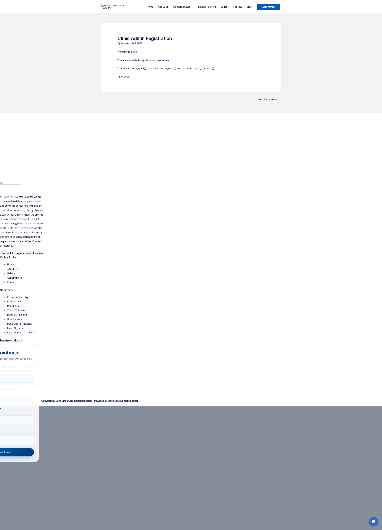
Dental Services (181, 6)
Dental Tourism (207, 6)
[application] (191, 6)
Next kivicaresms (269, 99)
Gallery (224, 6)
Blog (249, 6)
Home (150, 6)
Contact (237, 6)
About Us (163, 6)
